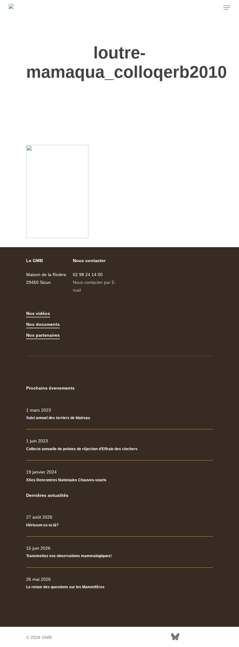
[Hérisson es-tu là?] (119, 521)
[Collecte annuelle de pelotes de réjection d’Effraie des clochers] (119, 444)
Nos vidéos (38, 313)
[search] (214, 7)
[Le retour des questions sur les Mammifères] (119, 583)
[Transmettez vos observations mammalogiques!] (119, 552)
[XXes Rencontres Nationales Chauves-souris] (119, 476)
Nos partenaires (43, 335)
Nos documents (43, 324)
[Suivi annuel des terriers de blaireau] (119, 414)
